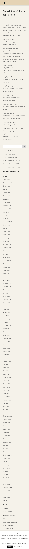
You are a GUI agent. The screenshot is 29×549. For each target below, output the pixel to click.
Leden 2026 (6, 202)
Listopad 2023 (7, 286)
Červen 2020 (7, 419)
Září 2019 (5, 448)
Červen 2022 (6, 341)
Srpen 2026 (6, 179)
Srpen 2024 (6, 257)
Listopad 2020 (7, 403)
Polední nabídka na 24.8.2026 (11, 157)
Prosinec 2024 (7, 244)
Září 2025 (5, 215)
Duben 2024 (6, 270)
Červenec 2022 (7, 338)
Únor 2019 (6, 465)
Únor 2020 (6, 432)
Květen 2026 (6, 189)
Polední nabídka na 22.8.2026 (11, 160)
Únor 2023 (6, 315)
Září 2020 (6, 409)
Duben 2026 (6, 192)
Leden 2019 (6, 468)
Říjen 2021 (6, 367)
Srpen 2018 (6, 484)
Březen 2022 (6, 351)
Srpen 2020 (6, 413)
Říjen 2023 (6, 290)
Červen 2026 (7, 186)
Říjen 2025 (6, 212)
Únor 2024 (6, 277)
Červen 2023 (7, 303)
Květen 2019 (6, 461)
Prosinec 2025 (7, 205)
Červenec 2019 (7, 455)
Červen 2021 (6, 380)
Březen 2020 (7, 429)
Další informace (18, 546)
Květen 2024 (6, 267)
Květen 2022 (6, 345)
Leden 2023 (6, 319)
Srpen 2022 (6, 335)
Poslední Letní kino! (9, 154)
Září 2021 (5, 371)
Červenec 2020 (7, 416)
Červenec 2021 (7, 377)
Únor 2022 (6, 354)
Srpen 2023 (6, 296)
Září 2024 (5, 254)
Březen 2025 (6, 234)
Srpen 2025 (6, 218)
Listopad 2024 (7, 247)
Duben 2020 (6, 426)
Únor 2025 (6, 238)
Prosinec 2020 (7, 400)
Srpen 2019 (6, 452)
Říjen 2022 (6, 328)
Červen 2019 (7, 458)
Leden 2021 (6, 396)
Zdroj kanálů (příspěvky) (10, 522)
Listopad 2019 (7, 442)
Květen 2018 (6, 494)
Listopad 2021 (7, 364)
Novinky (5, 508)
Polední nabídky (15, 19)
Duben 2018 (6, 497)
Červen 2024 (7, 264)
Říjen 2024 (6, 251)
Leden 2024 (6, 280)
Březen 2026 (7, 196)
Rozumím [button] (10, 546)
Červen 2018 (7, 490)
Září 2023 (5, 293)
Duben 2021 (6, 387)
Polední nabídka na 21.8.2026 (11, 163)
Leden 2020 (6, 435)
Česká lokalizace (8, 528)
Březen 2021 (6, 390)
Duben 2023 (6, 309)
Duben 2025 (6, 231)
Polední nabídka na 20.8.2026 (12, 167)
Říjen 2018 (6, 478)
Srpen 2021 (6, 374)
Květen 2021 (6, 384)
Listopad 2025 (7, 209)
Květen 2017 (6, 500)
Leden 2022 (6, 358)
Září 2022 (5, 332)
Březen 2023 (7, 312)
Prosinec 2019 (7, 439)
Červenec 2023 (7, 299)
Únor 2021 (6, 393)
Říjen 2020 (6, 406)
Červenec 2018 (7, 487)
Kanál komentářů (8, 525)
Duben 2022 (6, 348)
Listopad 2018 (7, 474)
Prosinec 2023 (7, 283)
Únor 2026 (6, 199)
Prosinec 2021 (7, 361)
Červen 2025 (6, 225)
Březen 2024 (7, 273)
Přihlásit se (6, 519)
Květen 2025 (6, 228)
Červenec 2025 (7, 221)
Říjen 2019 (6, 445)
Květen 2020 (6, 422)
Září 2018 (5, 481)
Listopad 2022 (7, 325)
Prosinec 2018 (7, 471)
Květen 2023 (6, 306)
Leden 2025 (6, 241)
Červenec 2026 (7, 183)
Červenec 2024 (7, 260)
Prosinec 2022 (7, 322)
